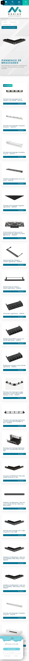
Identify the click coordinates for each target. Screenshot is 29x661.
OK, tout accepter (12, 649)
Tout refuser (11, 652)
